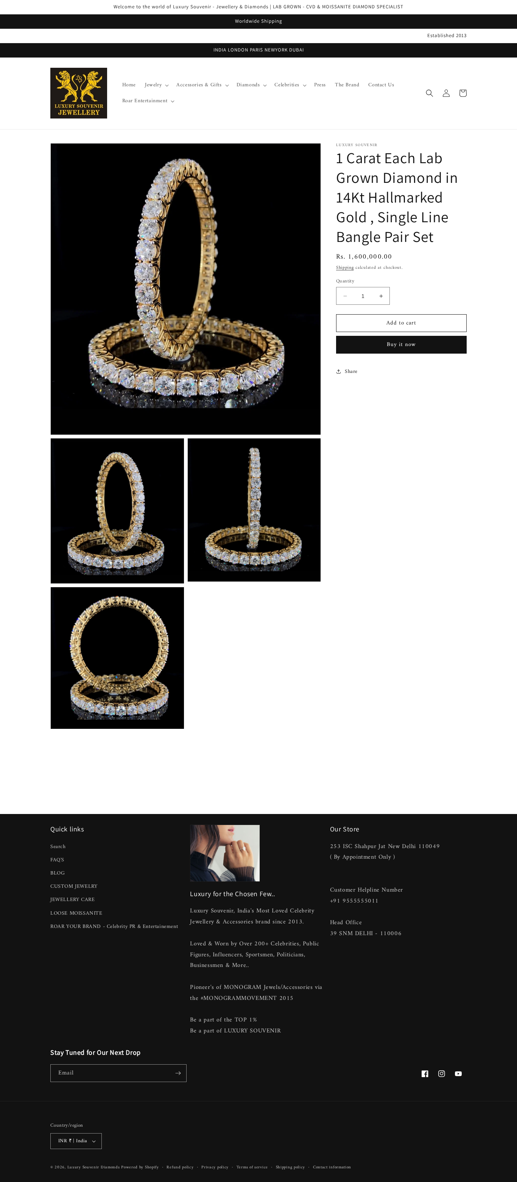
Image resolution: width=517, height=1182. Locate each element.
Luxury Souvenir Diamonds (94, 1167)
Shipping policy (290, 1167)
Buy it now (401, 345)
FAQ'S (57, 860)
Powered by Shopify (140, 1167)
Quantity (345, 281)
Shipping (345, 268)
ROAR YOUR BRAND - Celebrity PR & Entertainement (114, 926)
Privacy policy (215, 1167)
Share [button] (351, 371)
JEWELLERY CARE (72, 899)
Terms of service (252, 1167)
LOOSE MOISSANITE (76, 913)
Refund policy (180, 1167)
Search (58, 846)
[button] (156, 85)
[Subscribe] (178, 1073)
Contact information (332, 1167)
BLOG (57, 873)
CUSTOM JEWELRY (73, 886)
